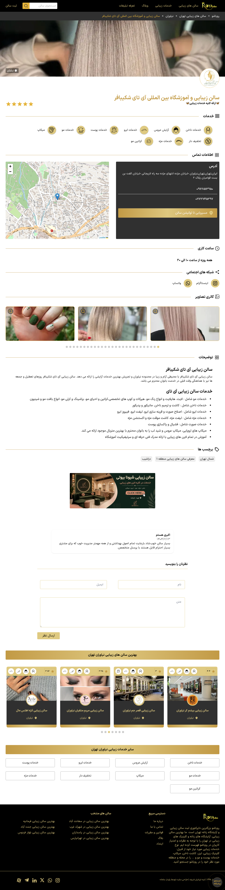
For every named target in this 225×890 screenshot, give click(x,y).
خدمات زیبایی (163, 6)
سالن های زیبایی (188, 6)
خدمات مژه (30, 776)
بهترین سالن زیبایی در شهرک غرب (89, 827)
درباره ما (158, 821)
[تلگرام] (27, 880)
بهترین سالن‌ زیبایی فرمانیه (39, 821)
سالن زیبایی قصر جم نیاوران (139, 710)
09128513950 (205, 189)
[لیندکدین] (34, 880)
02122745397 (204, 199)
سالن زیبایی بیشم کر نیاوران (193, 710)
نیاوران (169, 16)
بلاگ (160, 838)
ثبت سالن (11, 6)
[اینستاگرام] (58, 880)
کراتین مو (194, 789)
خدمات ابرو (85, 763)
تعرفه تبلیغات (127, 6)
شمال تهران (207, 459)
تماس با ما (156, 827)
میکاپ (140, 776)
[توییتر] (42, 880)
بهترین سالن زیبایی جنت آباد (38, 827)
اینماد (159, 844)
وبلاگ (145, 6)
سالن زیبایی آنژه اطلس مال (32, 710)
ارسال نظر (49, 635)
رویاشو (215, 16)
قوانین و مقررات (154, 832)
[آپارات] (19, 880)
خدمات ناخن (195, 763)
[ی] (112, 490)
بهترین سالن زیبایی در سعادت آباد (89, 821)
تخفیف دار (85, 776)
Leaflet (102, 237)
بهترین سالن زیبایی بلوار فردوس (36, 832)
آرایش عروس (140, 763)
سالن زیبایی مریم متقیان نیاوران (85, 710)
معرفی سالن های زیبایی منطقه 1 (175, 459)
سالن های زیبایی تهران (192, 16)
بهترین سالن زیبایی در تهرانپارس (90, 838)
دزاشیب (146, 459)
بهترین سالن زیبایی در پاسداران (90, 832)
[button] (57, 196)
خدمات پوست (30, 763)
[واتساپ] (50, 880)
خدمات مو (195, 776)
